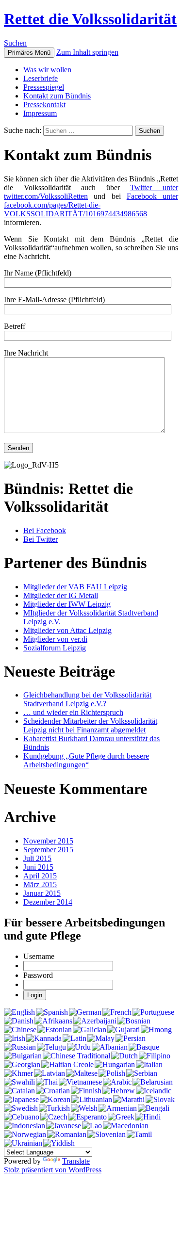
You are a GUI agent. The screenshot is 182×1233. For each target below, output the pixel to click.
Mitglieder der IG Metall (60, 595)
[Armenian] (118, 1108)
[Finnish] (86, 1091)
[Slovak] (160, 1099)
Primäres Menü (29, 52)
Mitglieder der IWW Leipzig (67, 604)
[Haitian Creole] (67, 1064)
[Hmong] (156, 1029)
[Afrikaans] (53, 1021)
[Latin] (74, 1038)
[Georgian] (22, 1064)
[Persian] (131, 1038)
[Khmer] (18, 1073)
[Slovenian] (106, 1134)
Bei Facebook (44, 530)
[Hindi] (148, 1117)
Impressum (40, 113)
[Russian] (20, 1047)
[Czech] (53, 1117)
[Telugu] (51, 1047)
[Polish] (112, 1073)
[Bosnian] (133, 1021)
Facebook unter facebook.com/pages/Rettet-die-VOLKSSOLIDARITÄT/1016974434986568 (91, 205)
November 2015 (48, 841)
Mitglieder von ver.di (55, 639)
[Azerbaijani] (94, 1021)
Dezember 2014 (47, 902)
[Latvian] (49, 1073)
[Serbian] (141, 1073)
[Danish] (18, 1021)
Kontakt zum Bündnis (57, 96)
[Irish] (14, 1038)
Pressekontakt (44, 104)
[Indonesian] (24, 1125)
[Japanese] (21, 1099)
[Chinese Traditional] (76, 1056)
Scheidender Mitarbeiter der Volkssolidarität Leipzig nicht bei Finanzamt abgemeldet (90, 725)
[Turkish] (54, 1108)
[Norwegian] (25, 1134)
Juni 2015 (38, 867)
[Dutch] (124, 1056)
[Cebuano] (21, 1117)
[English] (19, 1012)
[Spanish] (52, 1012)
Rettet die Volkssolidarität (90, 19)
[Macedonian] (126, 1125)
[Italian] (149, 1064)
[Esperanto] (87, 1117)
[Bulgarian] (23, 1056)
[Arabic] (117, 1082)
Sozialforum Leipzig (54, 648)
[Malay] (101, 1038)
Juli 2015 (37, 858)
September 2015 (48, 849)
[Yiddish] (59, 1143)
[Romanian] (66, 1134)
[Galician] (89, 1029)
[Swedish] (21, 1108)
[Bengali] (153, 1108)
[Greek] (121, 1117)
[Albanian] (110, 1047)
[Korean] (55, 1099)
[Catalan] (19, 1091)
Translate (76, 1161)
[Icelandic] (153, 1091)
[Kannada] (44, 1038)
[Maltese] (82, 1073)
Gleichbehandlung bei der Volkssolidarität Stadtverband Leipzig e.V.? (87, 699)
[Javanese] (63, 1125)
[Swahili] (19, 1082)
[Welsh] (84, 1108)
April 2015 (40, 876)
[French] (117, 1012)
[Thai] (47, 1082)
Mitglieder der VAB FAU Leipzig (75, 587)
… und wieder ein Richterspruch (73, 712)
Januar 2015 (42, 893)
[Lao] (92, 1125)
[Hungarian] (115, 1064)
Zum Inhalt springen (87, 52)
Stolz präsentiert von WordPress (52, 1170)
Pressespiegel (43, 87)
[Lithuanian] (91, 1099)
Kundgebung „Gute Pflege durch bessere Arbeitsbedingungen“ (86, 760)
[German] (85, 1012)
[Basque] (144, 1047)
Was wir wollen (47, 69)
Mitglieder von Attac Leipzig (67, 630)
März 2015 (40, 884)
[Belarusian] (152, 1082)
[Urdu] (79, 1047)
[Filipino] (154, 1056)
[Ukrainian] (23, 1143)
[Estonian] (54, 1029)
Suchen (15, 43)
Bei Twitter (40, 539)
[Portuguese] (153, 1012)
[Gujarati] (123, 1029)
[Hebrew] (118, 1091)
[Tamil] (139, 1134)
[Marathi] (129, 1099)
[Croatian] (53, 1091)
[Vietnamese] (80, 1082)
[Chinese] (20, 1029)
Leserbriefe (40, 78)
